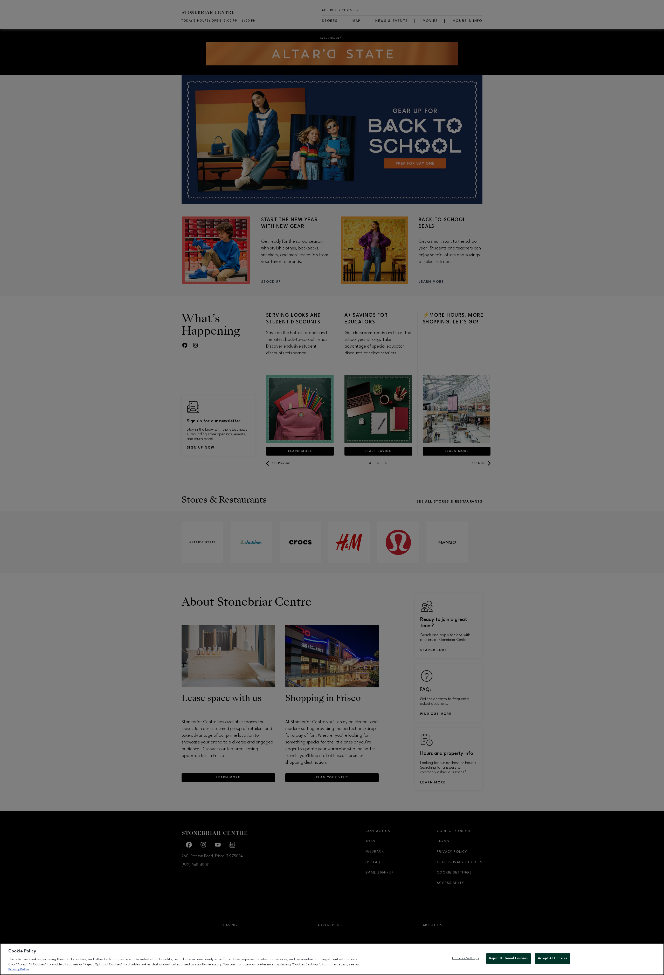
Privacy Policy (18, 969)
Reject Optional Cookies (508, 958)
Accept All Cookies (552, 958)
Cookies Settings (465, 958)
